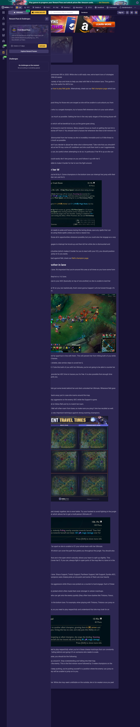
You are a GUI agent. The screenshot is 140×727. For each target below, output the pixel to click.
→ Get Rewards (103, 3)
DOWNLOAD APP (39, 12)
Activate (42, 46)
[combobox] (63, 12)
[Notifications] (127, 12)
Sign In (121, 12)
